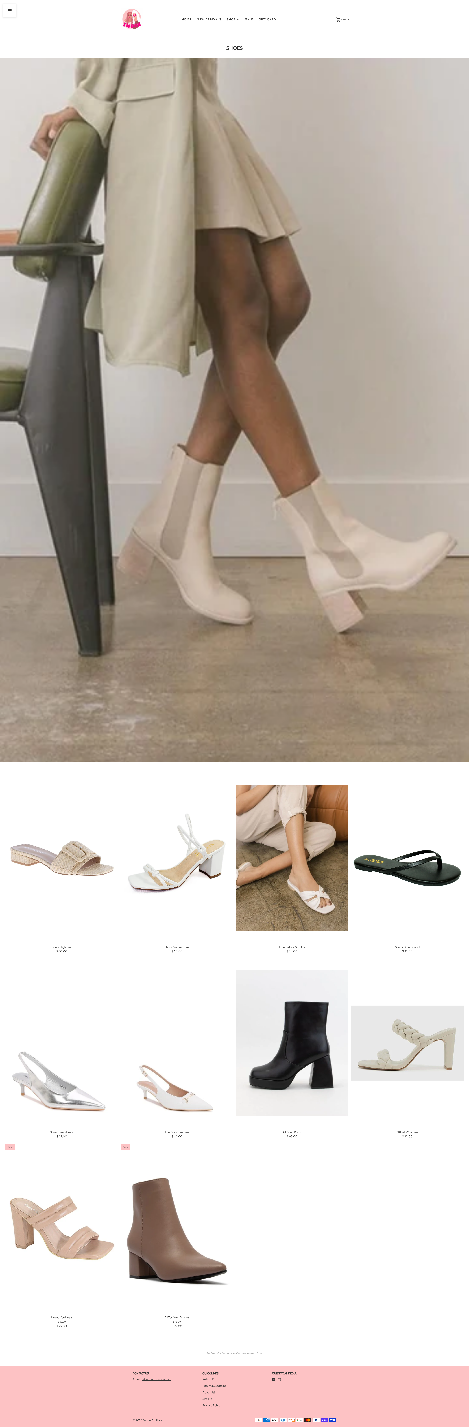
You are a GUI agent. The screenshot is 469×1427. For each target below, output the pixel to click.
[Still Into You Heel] (407, 1043)
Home (186, 19)
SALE (249, 19)
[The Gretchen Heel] (177, 1043)
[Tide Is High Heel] (61, 858)
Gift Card (267, 19)
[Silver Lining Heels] (61, 1043)
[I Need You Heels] (61, 1228)
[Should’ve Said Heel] (177, 858)
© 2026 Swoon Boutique (147, 1420)
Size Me (207, 1398)
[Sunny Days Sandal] (407, 858)
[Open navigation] (10, 10)
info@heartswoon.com (156, 1379)
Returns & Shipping (214, 1385)
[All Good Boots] (292, 1043)
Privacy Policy (211, 1405)
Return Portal (211, 1379)
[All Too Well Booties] (177, 1228)
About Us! (208, 1392)
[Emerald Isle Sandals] (292, 858)
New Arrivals (209, 19)
